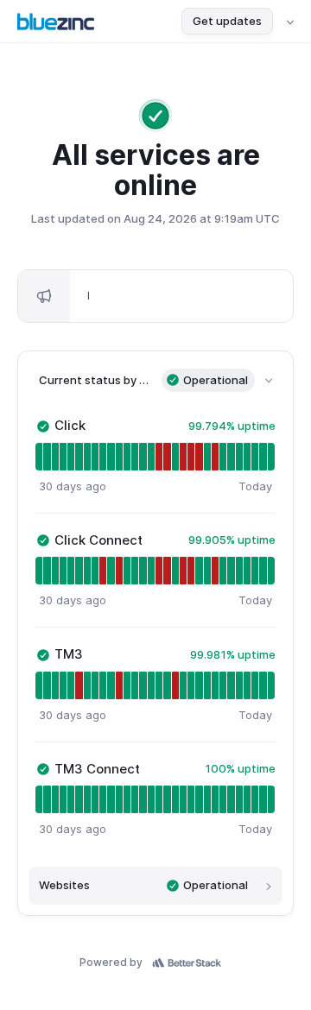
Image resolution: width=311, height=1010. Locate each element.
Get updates (227, 21)
